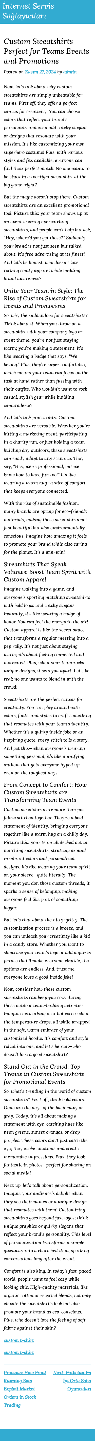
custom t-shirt (19, 1340)
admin (70, 72)
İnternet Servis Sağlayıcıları (28, 10)
